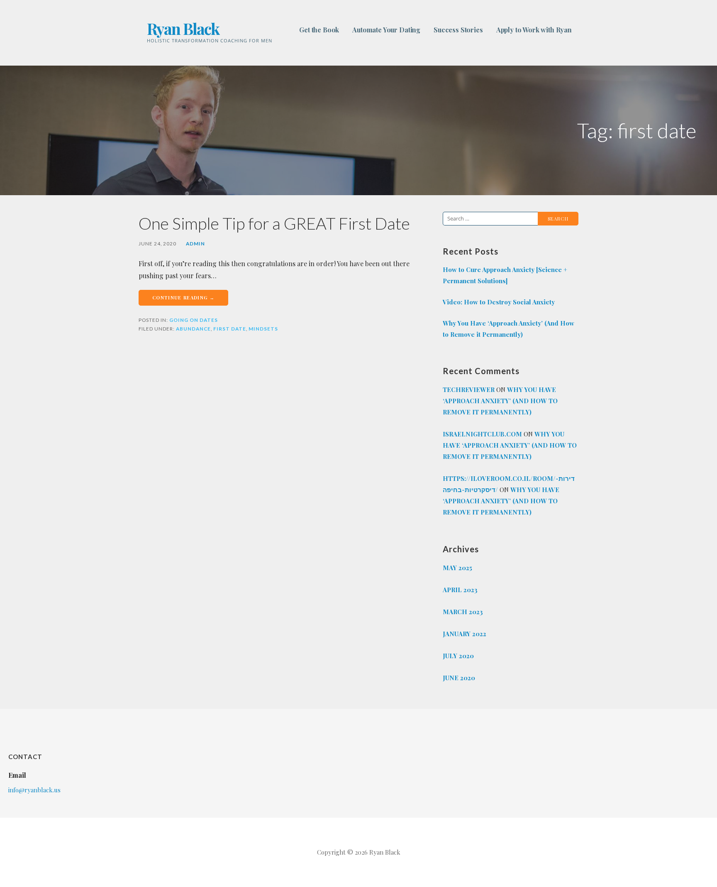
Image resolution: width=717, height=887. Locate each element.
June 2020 (459, 678)
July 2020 (458, 656)
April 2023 (460, 590)
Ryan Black (183, 28)
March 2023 (463, 612)
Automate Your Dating (386, 29)
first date (229, 329)
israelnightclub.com (482, 434)
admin (195, 243)
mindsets (263, 329)
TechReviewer (469, 389)
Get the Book (319, 29)
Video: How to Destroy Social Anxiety (499, 302)
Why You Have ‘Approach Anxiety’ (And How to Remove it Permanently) (508, 328)
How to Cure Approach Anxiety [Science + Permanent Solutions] (505, 275)
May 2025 (457, 568)
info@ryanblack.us (34, 790)
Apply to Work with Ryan (534, 29)
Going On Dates (193, 320)
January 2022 (464, 634)
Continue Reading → (183, 297)
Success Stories (458, 29)
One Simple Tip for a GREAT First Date (274, 223)
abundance (193, 329)
